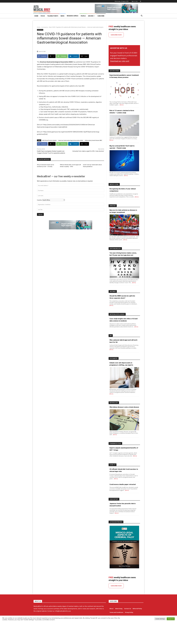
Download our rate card (119, 61)
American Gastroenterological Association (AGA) (70, 140)
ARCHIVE (90, 16)
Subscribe (101, 16)
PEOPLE (83, 16)
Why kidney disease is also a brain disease (124, 407)
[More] (121, 105)
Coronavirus (44, 27)
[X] (140, 1)
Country (39, 200)
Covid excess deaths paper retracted (123, 484)
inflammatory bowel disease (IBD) (93, 140)
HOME (36, 16)
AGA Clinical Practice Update (49, 140)
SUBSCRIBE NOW (116, 35)
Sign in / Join (135, 1)
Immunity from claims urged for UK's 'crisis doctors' (88, 151)
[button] (141, 16)
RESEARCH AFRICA (72, 16)
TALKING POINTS (52, 16)
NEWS (62, 16)
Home (38, 27)
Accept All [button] (171, 619)
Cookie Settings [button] (160, 619)
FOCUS (43, 16)
